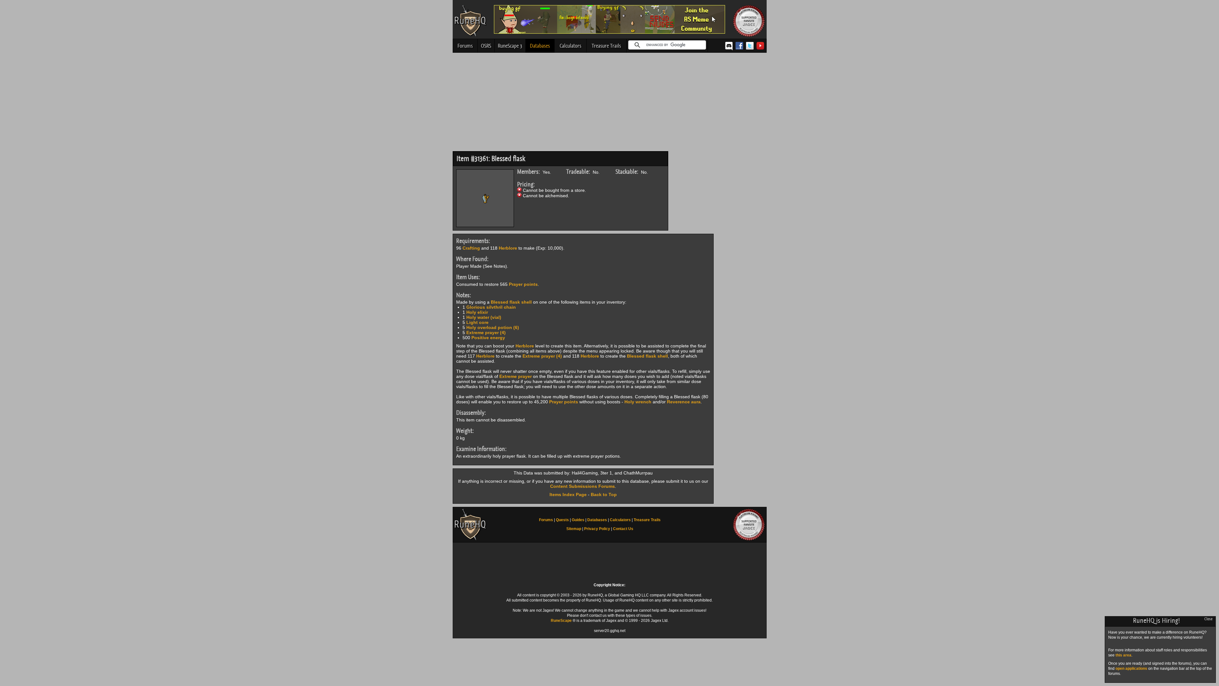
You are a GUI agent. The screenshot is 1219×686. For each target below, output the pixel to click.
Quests (562, 520)
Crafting (471, 248)
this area (1123, 655)
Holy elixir (477, 312)
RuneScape (561, 620)
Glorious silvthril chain (491, 307)
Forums (465, 45)
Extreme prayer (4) (486, 332)
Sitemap (573, 529)
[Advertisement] (610, 103)
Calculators (570, 45)
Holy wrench (637, 401)
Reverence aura (684, 401)
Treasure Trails (606, 45)
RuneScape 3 (510, 45)
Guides (578, 520)
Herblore (508, 248)
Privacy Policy (597, 529)
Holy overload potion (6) (492, 327)
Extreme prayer (515, 376)
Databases (540, 45)
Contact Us (623, 529)
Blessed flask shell (511, 302)
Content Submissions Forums (582, 486)
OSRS (486, 45)
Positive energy (488, 337)
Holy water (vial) (483, 317)
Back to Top (604, 494)
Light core (477, 322)
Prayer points (523, 284)
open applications (1131, 668)
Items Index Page (568, 494)
